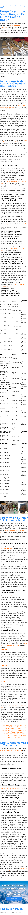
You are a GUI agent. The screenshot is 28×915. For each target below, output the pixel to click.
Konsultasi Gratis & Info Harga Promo (14, 887)
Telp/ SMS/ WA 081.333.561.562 (14, 894)
